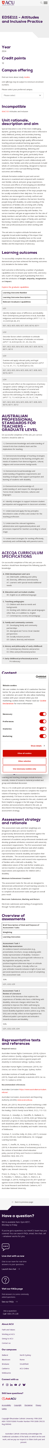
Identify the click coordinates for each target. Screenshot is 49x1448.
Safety (4, 1409)
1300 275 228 (12, 1314)
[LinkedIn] (11, 1385)
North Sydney (25, 1355)
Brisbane (5, 1364)
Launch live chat (9, 1269)
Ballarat (5, 1355)
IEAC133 (5, 111)
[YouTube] (16, 1385)
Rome (22, 1359)
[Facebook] (3, 1385)
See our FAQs (8, 1301)
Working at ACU (8, 1334)
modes (27, 77)
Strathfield (24, 1364)
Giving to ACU (7, 1338)
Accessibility (6, 1405)
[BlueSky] (24, 1385)
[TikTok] (20, 1385)
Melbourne (6, 1373)
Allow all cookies (24, 753)
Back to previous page (24, 1202)
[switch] (42, 721)
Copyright (17, 1405)
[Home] (12, 5)
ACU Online (24, 1368)
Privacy (38, 1405)
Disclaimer (28, 1405)
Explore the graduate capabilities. (15, 287)
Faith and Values (8, 1329)
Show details (36, 746)
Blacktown (6, 1359)
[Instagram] (7, 1385)
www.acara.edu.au (24, 1100)
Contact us (6, 1343)
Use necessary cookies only (24, 769)
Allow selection (24, 761)
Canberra (5, 1368)
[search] (41, 3)
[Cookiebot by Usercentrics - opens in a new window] (35, 677)
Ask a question (10, 1311)
